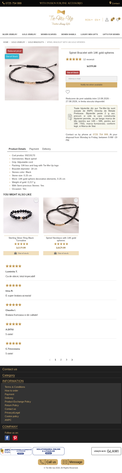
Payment (34, 149)
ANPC (8, 420)
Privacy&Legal (12, 412)
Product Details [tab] (17, 149)
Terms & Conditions (15, 387)
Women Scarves (48, 34)
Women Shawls (68, 34)
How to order (11, 390)
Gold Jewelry (29, 34)
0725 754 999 (13, 3)
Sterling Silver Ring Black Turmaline (21, 239)
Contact (116, 3)
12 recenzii (88, 59)
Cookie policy (12, 416)
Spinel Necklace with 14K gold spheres (61, 239)
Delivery (46, 149)
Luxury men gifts (89, 34)
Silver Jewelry (9, 34)
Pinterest (15, 437)
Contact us (9, 369)
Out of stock (21, 253)
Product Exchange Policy (18, 401)
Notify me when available (91, 85)
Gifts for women (111, 34)
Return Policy (12, 405)
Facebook (7, 437)
